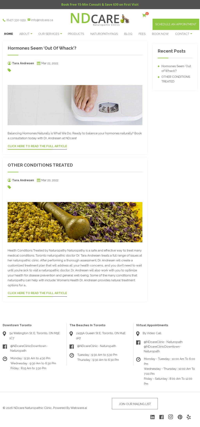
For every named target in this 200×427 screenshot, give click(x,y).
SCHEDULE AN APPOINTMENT (175, 24)
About (24, 34)
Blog (128, 34)
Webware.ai (79, 408)
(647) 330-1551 (16, 20)
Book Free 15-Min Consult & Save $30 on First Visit (100, 4)
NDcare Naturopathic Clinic (33, 408)
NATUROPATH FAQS (104, 34)
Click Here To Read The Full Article (37, 146)
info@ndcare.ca (42, 20)
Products (76, 34)
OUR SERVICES (48, 34)
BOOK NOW (160, 34)
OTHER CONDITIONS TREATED (40, 165)
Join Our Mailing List (135, 404)
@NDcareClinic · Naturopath (96, 346)
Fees (142, 34)
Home (8, 34)
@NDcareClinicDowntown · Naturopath (29, 348)
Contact (182, 34)
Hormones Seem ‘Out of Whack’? (42, 48)
